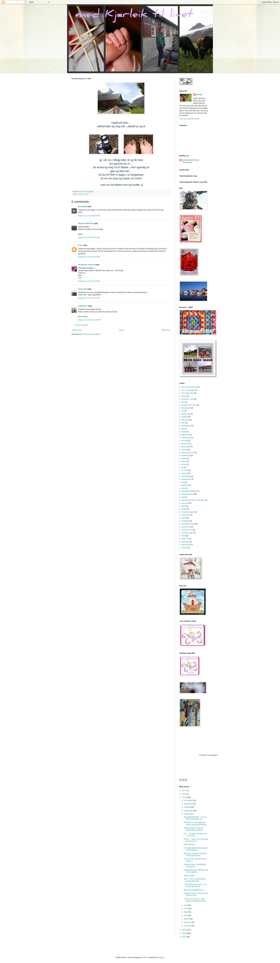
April (186, 915)
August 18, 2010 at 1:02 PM (89, 281)
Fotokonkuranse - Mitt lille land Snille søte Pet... (196, 871)
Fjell (183, 423)
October (187, 807)
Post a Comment (81, 325)
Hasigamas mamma (86, 265)
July (186, 905)
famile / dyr (186, 414)
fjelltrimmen (186, 426)
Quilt (183, 518)
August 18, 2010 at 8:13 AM (89, 257)
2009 (184, 930)
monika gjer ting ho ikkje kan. (193, 500)
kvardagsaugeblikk (189, 491)
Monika (199, 95)
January (187, 926)
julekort (184, 473)
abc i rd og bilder (188, 390)
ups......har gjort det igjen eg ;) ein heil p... (195, 835)
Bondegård (186, 408)
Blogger (161, 957)
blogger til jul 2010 (189, 405)
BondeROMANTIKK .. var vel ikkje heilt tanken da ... (195, 818)
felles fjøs (185, 420)
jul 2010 (185, 470)
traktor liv (185, 539)
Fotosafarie (186, 438)
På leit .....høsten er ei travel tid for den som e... (196, 840)
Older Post (166, 330)
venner (184, 548)
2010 (184, 797)
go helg (185, 441)
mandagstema (187, 494)
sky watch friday (188, 524)
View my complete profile (189, 119)
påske (184, 509)
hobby (184, 459)
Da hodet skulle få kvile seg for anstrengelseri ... (196, 849)
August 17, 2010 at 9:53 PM (89, 216)
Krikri (80, 245)
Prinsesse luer (189, 844)
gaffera (144, 957)
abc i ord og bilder (189, 387)
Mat (183, 497)
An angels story (188, 393)
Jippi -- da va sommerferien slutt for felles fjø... (195, 880)
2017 (184, 791)
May (186, 912)
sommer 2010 (187, 530)
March (186, 919)
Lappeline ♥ (83, 306)
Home (121, 330)
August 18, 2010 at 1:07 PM (89, 298)
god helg (185, 444)
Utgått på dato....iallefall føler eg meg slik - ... (195, 865)
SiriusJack (82, 289)
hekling (184, 450)
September (188, 811)
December (188, 800)
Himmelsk (185, 455)
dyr (183, 411)
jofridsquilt (82, 207)
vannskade (186, 545)
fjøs (183, 429)
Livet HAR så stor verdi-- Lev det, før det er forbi (195, 885)
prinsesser (186, 515)
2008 (184, 933)
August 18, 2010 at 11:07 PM (89, 320)
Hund (184, 464)
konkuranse (186, 479)
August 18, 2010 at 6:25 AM (89, 237)
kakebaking (186, 476)
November (188, 804)
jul (182, 467)
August (187, 814)
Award (184, 396)
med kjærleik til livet (190, 160)
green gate (186, 447)
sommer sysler (83, 194)
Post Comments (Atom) (91, 334)
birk (183, 402)
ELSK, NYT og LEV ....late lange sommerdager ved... (195, 900)
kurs (183, 488)
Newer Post (76, 330)
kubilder (185, 485)
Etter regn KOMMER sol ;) (194, 890)
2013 (184, 794)
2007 (184, 937)
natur (184, 506)
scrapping (185, 521)
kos (183, 482)
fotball (184, 432)
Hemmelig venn (188, 453)
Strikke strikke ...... (191, 876)
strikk (184, 536)
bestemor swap (188, 399)
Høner (184, 461)
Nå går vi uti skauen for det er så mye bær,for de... (195, 855)
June (186, 909)
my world (185, 503)
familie (184, 417)
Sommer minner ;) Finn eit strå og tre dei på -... (196, 894)
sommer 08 (186, 527)
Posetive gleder (188, 512)
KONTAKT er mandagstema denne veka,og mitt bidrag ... (196, 823)
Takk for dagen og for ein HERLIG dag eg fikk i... (194, 829)
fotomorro (185, 435)
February (188, 922)
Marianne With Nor (85, 223)
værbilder (185, 542)
